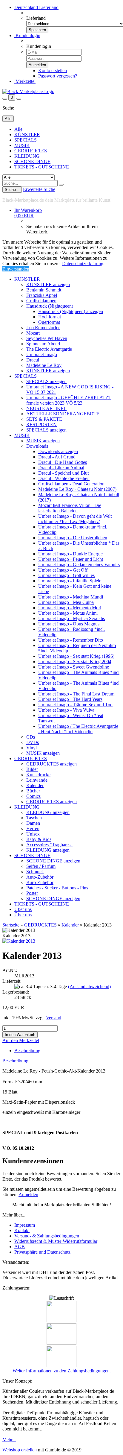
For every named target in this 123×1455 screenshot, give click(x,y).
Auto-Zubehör (39, 877)
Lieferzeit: (11, 981)
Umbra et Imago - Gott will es (66, 575)
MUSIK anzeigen (43, 440)
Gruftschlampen (41, 300)
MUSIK (22, 145)
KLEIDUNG (27, 156)
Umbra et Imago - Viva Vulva (66, 710)
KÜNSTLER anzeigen (48, 284)
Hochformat (49, 316)
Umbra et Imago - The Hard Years (70, 699)
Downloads (37, 446)
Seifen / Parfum (41, 866)
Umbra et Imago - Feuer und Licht (70, 559)
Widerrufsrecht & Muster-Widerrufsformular (55, 1241)
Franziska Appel (41, 295)
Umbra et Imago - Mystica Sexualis (71, 618)
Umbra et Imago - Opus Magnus (68, 623)
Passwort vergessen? (57, 75)
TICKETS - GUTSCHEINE (41, 166)
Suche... (12, 189)
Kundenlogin (27, 35)
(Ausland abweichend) (89, 986)
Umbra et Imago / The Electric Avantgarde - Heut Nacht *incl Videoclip (78, 729)
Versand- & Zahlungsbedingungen (46, 1235)
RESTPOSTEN (41, 424)
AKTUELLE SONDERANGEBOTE (62, 413)
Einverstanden (15, 268)
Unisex (33, 833)
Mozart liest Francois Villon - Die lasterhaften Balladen (69, 508)
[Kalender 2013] (18, 941)
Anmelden (28, 1194)
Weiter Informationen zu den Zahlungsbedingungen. (62, 1370)
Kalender (35, 785)
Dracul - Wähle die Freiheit (64, 478)
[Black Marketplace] (28, 91)
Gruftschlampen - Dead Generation (71, 483)
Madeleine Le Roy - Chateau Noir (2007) (77, 489)
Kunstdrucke (38, 774)
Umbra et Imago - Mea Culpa (66, 602)
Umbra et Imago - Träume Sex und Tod (75, 704)
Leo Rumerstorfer (43, 327)
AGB (19, 1246)
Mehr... (9, 1439)
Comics (33, 796)
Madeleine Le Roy (43, 365)
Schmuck (35, 871)
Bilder (32, 769)
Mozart (33, 332)
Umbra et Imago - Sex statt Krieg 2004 (74, 661)
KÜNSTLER (27, 134)
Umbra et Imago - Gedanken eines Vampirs (79, 564)
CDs (30, 736)
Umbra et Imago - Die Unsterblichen (72, 537)
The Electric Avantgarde (49, 349)
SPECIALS (25, 139)
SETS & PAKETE (44, 419)
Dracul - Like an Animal (61, 467)
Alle (18, 129)
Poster (32, 893)
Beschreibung (27, 1050)
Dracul (32, 359)
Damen (33, 823)
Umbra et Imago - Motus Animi (68, 613)
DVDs (32, 742)
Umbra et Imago (41, 354)
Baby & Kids (38, 839)
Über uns (23, 909)
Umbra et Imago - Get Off (62, 569)
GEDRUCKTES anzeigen (51, 763)
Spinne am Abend (43, 343)
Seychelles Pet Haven (46, 338)
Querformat (49, 322)
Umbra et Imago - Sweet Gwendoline (73, 666)
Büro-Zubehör (39, 882)
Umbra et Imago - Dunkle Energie (70, 553)
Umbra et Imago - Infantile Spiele (69, 580)
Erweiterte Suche (39, 189)
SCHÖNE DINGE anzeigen (53, 860)
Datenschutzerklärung (82, 263)
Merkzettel (25, 81)
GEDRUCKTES (30, 150)
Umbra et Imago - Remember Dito (70, 640)
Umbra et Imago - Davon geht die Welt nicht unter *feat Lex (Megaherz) (75, 519)
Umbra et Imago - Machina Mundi (70, 596)
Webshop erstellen (19, 1449)
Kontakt (22, 1230)
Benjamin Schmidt (43, 289)
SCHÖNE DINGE (32, 161)
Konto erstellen (52, 70)
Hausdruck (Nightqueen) (49, 306)
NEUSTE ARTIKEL (46, 408)
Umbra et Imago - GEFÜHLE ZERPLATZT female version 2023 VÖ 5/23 (68, 400)
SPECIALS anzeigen (46, 381)
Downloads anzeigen (58, 451)
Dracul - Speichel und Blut (63, 473)
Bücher (33, 790)
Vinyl (31, 747)
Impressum (24, 1225)
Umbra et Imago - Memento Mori (69, 607)
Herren (32, 828)
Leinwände (36, 780)
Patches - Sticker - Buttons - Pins (57, 887)
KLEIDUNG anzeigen (48, 812)
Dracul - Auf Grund (57, 456)
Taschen (34, 817)
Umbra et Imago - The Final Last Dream (76, 693)
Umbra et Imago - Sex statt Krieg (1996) (76, 656)
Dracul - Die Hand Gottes (62, 462)
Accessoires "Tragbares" (49, 844)
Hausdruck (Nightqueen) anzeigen (70, 311)
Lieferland (36, 18)
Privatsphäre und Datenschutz (42, 1251)
